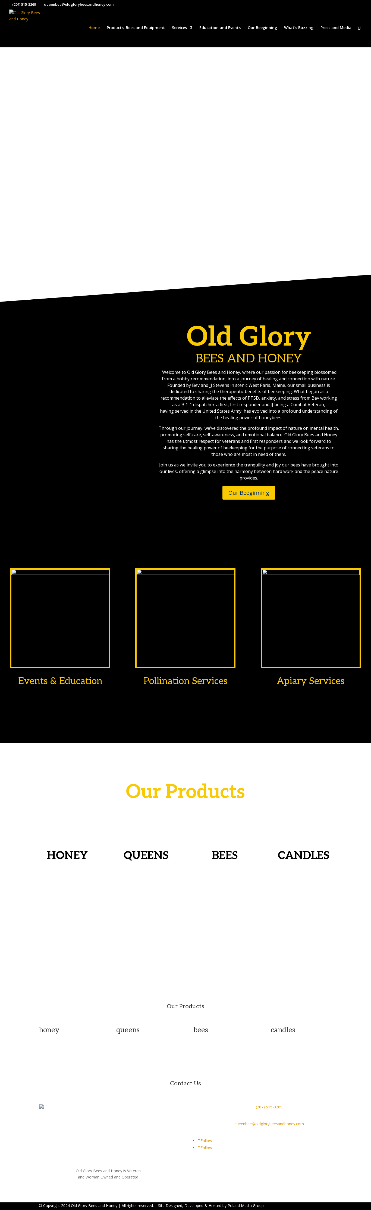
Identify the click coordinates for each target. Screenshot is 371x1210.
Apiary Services (311, 681)
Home (94, 28)
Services (179, 28)
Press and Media (335, 28)
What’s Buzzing (298, 28)
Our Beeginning (262, 28)
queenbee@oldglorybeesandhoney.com (269, 1123)
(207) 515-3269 (269, 1106)
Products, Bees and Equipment (136, 28)
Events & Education (60, 681)
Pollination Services (185, 681)
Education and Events (220, 28)
